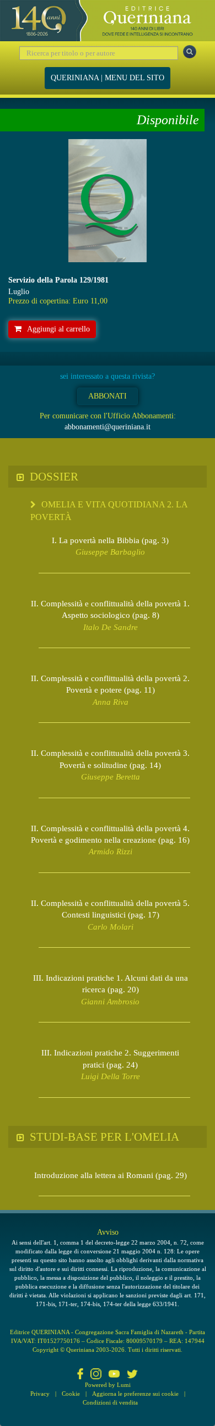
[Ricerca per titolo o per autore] (189, 51)
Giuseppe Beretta (110, 776)
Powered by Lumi (108, 1384)
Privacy (40, 1393)
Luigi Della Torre (110, 1076)
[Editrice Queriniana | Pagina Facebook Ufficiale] (80, 1374)
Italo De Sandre (110, 627)
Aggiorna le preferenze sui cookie (135, 1393)
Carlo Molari (110, 926)
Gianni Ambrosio (110, 1001)
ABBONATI (107, 396)
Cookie (71, 1393)
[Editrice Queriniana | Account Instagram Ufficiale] (95, 1374)
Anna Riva (110, 702)
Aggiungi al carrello (58, 329)
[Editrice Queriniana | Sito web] (107, 20)
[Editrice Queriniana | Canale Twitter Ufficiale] (132, 1374)
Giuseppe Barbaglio (110, 552)
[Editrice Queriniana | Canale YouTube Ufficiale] (114, 1374)
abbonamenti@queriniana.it (107, 427)
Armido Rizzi (110, 851)
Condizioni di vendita (110, 1402)
